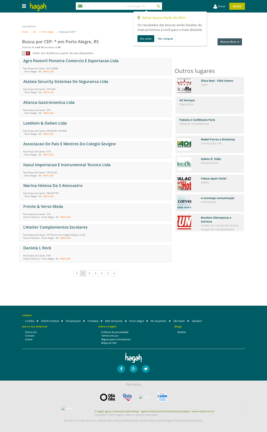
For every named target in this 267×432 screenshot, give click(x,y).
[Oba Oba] (107, 397)
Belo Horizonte (114, 321)
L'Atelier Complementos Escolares (55, 227)
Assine (237, 6)
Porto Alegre (136, 321)
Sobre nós (31, 332)
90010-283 (48, 71)
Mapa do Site (108, 343)
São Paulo (179, 321)
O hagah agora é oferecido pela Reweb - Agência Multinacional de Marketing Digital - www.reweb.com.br (154, 411)
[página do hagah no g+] (133, 369)
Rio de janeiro (159, 321)
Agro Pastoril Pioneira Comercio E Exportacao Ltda (71, 60)
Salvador (197, 321)
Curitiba (29, 321)
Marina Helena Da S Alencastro (52, 185)
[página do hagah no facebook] (121, 369)
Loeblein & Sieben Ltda (45, 123)
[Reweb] (67, 408)
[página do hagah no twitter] (146, 369)
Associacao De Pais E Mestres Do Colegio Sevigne (69, 143)
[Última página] (114, 273)
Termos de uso (109, 335)
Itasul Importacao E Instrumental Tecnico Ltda (67, 164)
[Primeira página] (76, 273)
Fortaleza (93, 321)
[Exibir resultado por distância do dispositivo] (26, 53)
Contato (30, 335)
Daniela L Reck (37, 248)
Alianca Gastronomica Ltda (49, 102)
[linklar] (144, 397)
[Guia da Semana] (127, 397)
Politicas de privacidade (114, 332)
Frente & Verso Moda (43, 206)
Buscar (158, 6)
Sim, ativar (146, 38)
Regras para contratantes (116, 339)
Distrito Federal (50, 321)
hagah (38, 6)
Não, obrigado (165, 38)
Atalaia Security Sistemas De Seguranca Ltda (65, 81)
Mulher (181, 332)
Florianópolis (73, 321)
